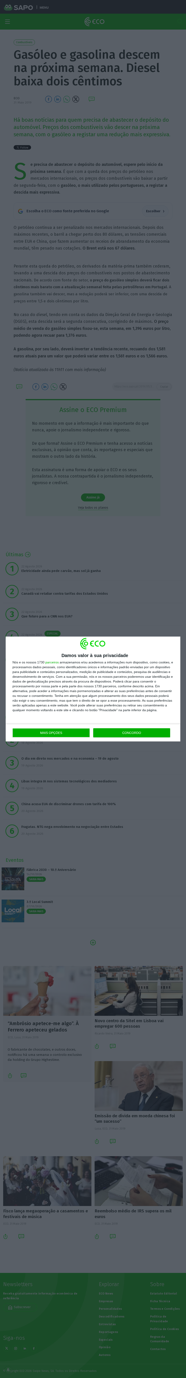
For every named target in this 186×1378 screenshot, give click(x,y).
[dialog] (93, 689)
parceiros (52, 662)
